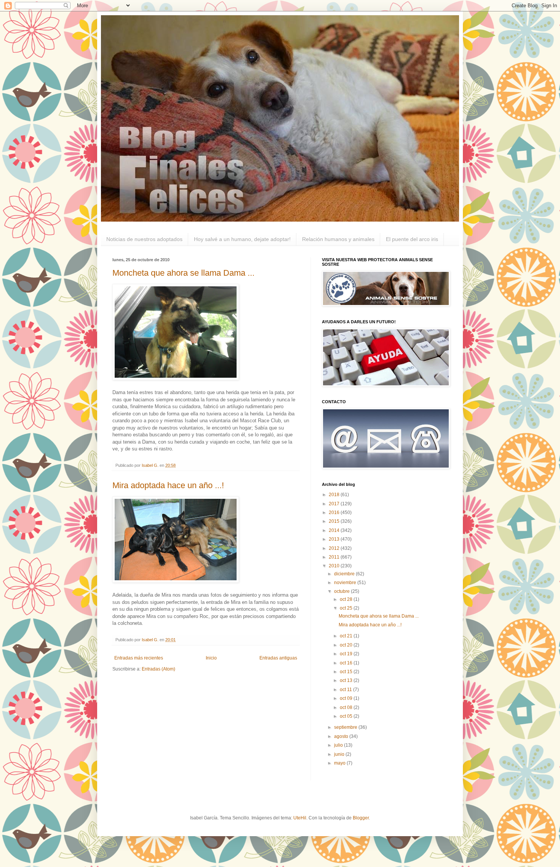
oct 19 (347, 653)
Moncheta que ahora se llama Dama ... (183, 273)
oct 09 (347, 698)
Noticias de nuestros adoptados (144, 239)
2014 (335, 530)
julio (339, 745)
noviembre (345, 582)
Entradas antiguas (278, 658)
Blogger (361, 818)
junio (340, 754)
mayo (340, 763)
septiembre (346, 727)
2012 (335, 548)
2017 (335, 503)
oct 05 (347, 716)
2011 (335, 557)
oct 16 (347, 663)
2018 (335, 494)
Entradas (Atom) (158, 669)
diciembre (345, 573)
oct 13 (347, 680)
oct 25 (347, 608)
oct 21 (347, 636)
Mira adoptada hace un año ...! (168, 485)
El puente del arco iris (412, 239)
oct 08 (347, 707)
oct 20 (347, 645)
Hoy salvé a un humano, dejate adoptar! (242, 239)
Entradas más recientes (138, 658)
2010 (335, 565)
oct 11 (346, 689)
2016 (335, 512)
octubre (342, 591)
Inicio (211, 658)
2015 (335, 521)
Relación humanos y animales (338, 239)
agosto (341, 736)
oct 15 (347, 671)
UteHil (299, 818)
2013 (335, 539)
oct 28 (347, 599)
